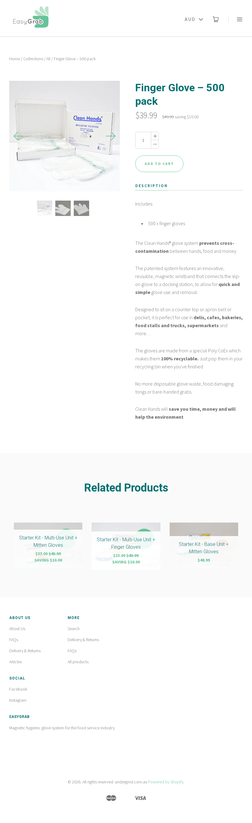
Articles (15, 661)
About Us (17, 628)
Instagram (17, 700)
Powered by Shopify (165, 782)
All (48, 58)
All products (78, 661)
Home (14, 58)
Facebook (18, 689)
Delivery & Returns (25, 650)
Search (74, 628)
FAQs (13, 639)
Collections (33, 58)
